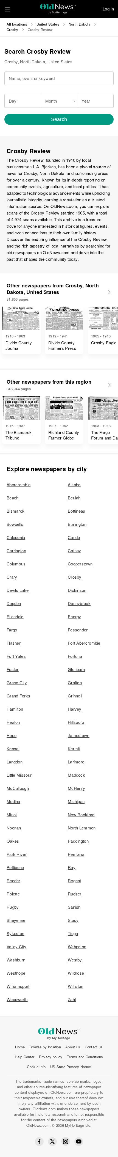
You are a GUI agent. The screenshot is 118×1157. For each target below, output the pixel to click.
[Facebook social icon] (39, 1141)
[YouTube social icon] (78, 1141)
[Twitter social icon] (52, 1141)
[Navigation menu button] (7, 9)
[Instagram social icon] (65, 1141)
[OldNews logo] (58, 7)
